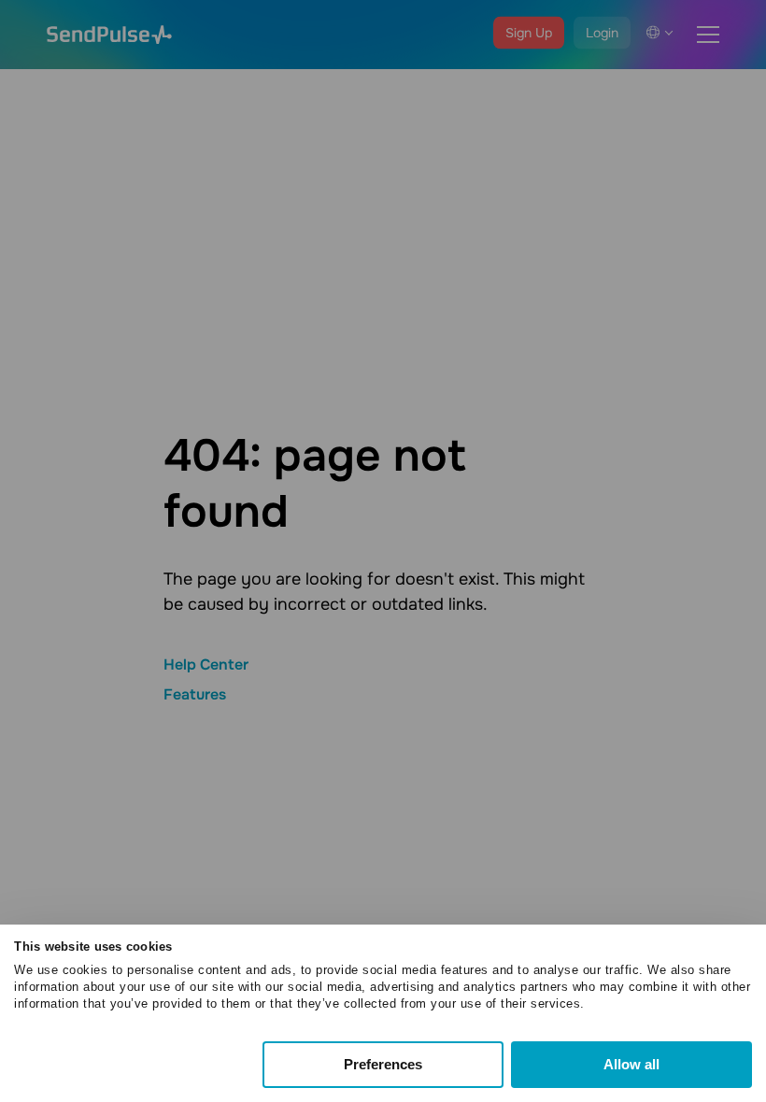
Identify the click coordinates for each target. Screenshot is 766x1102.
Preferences (383, 1064)
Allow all (631, 1064)
